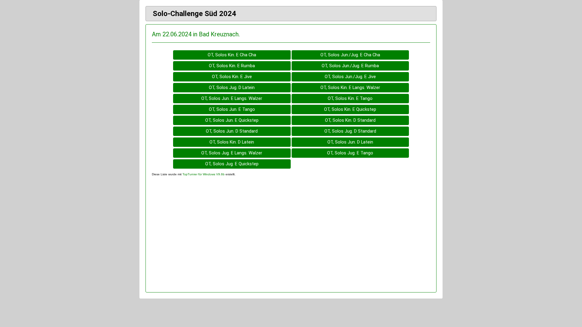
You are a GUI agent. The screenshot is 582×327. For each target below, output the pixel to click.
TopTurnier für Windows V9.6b (203, 174)
